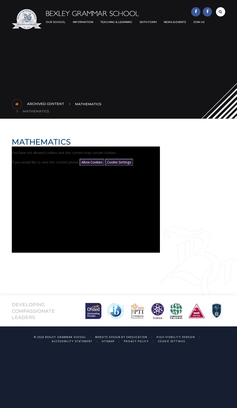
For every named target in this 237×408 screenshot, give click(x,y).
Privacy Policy (136, 341)
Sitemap (108, 341)
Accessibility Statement (72, 341)
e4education (136, 337)
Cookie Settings (119, 162)
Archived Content (45, 104)
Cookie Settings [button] (171, 341)
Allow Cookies (92, 162)
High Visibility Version (175, 337)
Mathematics (88, 104)
